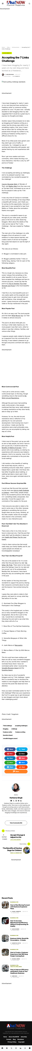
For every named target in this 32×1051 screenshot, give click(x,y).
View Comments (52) (16, 823)
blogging (5, 729)
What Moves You (17, 315)
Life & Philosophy (15, 839)
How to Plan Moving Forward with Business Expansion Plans (20, 906)
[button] (3, 3)
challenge (14, 729)
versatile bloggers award (10, 738)
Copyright (21, 1042)
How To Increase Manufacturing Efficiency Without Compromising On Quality (19, 923)
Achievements (15, 47)
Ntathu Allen (13, 186)
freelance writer (7, 732)
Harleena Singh (16, 798)
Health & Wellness (16, 966)
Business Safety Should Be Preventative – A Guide (19, 939)
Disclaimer (20, 1039)
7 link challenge (7, 725)
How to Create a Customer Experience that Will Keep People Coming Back (19, 954)
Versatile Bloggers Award (10, 668)
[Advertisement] (16, 26)
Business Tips (14, 901)
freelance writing (20, 732)
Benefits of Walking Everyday (11, 448)
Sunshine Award (7, 670)
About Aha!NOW (14, 1036)
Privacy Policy (12, 1042)
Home (3, 47)
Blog (8, 47)
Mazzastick (18, 645)
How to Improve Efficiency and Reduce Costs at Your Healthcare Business (19, 971)
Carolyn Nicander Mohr (9, 184)
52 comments (16, 76)
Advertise (24, 1036)
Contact (8, 1039)
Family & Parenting (16, 852)
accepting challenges (21, 725)
